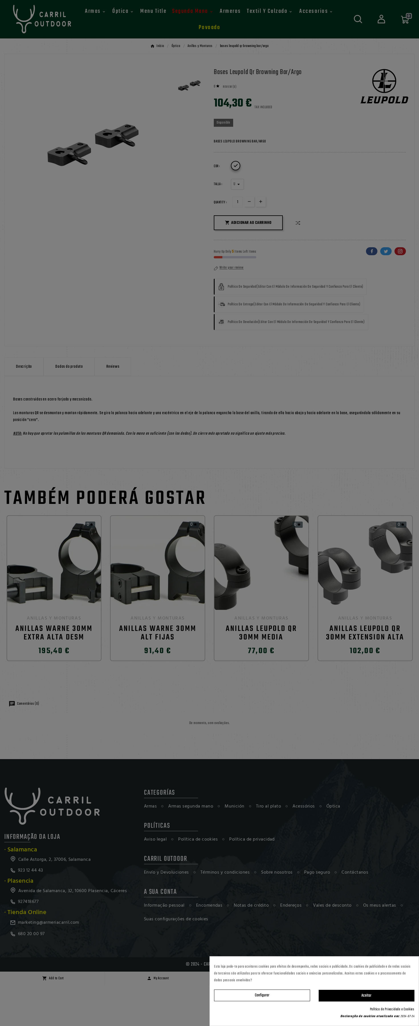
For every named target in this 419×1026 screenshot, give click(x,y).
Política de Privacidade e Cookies (392, 1009)
